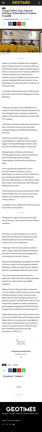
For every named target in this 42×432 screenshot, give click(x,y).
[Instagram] (6, 424)
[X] (15, 24)
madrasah (15, 365)
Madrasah (25, 292)
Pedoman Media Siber (31, 413)
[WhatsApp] (23, 24)
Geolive (19, 413)
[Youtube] (13, 424)
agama (9, 365)
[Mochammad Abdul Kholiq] (21, 344)
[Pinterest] (19, 24)
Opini (3, 8)
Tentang (12, 413)
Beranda (5, 413)
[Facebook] (10, 24)
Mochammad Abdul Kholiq (11, 19)
